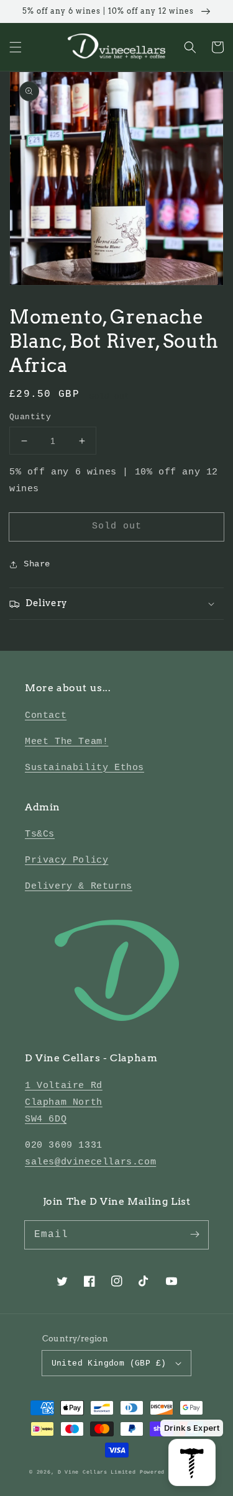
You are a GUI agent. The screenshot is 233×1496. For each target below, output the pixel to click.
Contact (45, 715)
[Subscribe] (194, 1234)
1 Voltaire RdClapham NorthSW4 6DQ (64, 1103)
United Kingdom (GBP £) (109, 1363)
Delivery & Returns (78, 886)
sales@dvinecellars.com (90, 1162)
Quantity (30, 417)
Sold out (117, 526)
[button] (15, 47)
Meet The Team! (66, 742)
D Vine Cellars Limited (96, 1472)
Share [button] (37, 564)
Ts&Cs (40, 834)
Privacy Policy (66, 860)
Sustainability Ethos (84, 768)
